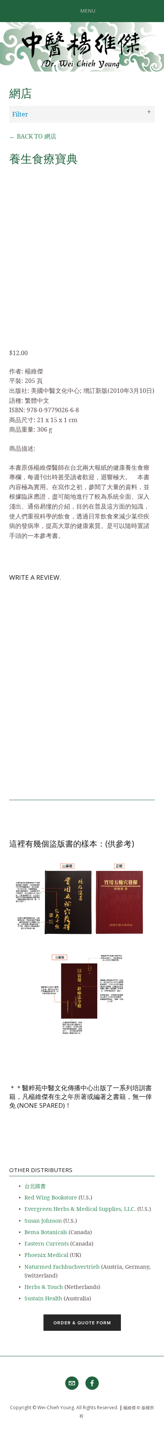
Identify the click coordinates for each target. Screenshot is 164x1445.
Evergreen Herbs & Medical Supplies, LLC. (80, 1208)
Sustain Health (43, 1298)
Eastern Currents (46, 1243)
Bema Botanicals (45, 1232)
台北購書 (35, 1186)
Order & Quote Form (82, 1322)
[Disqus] (82, 686)
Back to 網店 (32, 136)
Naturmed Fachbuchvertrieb (62, 1266)
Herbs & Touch (43, 1286)
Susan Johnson (43, 1220)
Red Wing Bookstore (50, 1197)
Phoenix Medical (46, 1254)
